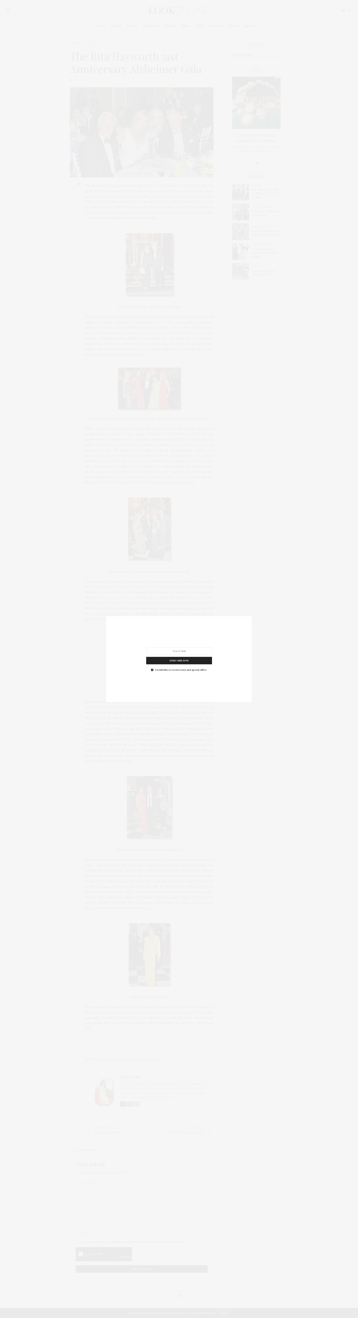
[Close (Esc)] (177, 661)
